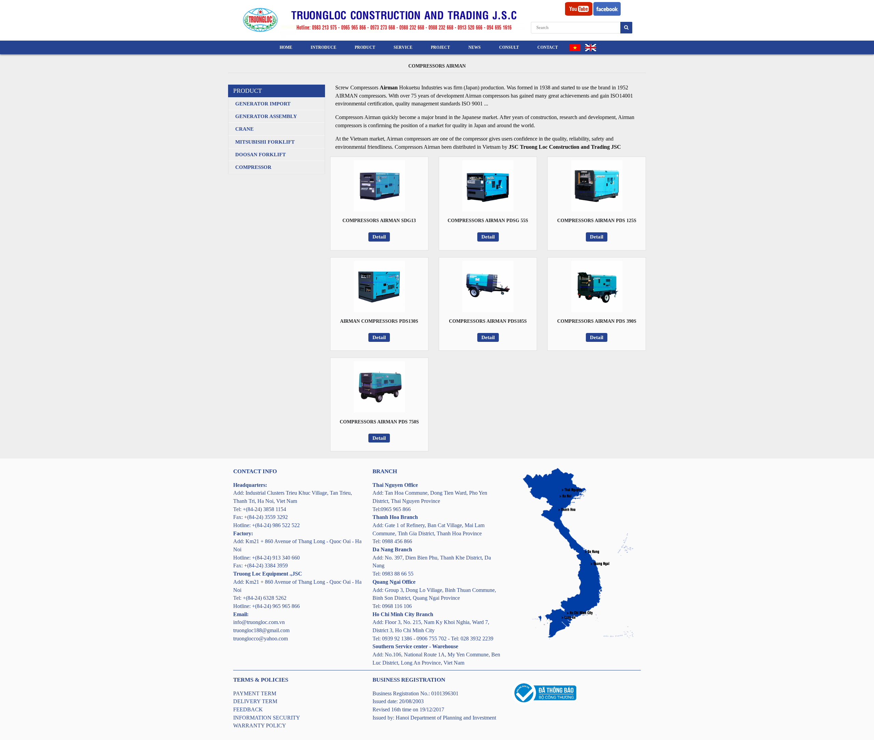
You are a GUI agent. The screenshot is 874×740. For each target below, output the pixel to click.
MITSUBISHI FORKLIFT (265, 142)
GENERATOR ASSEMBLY (266, 116)
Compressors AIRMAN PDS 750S (379, 421)
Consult (509, 47)
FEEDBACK (248, 709)
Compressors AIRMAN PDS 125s (596, 220)
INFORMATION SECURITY (266, 718)
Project (440, 47)
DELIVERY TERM (255, 701)
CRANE (244, 129)
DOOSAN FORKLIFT (260, 154)
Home (286, 47)
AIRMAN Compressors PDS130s (379, 321)
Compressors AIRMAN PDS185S (488, 321)
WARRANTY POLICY (259, 725)
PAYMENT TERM (254, 693)
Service (403, 47)
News (474, 47)
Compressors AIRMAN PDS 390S (596, 321)
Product (365, 47)
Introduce (323, 47)
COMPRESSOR (253, 167)
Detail (379, 237)
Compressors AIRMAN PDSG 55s (488, 220)
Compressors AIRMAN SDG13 (379, 220)
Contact (547, 47)
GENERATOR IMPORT (263, 103)
